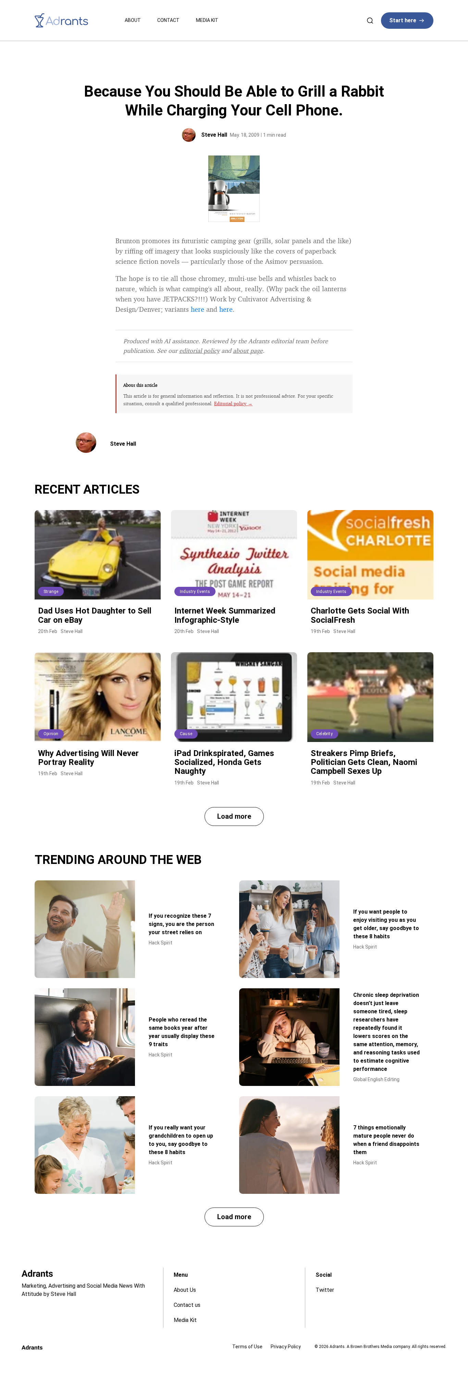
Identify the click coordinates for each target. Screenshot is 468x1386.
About (133, 20)
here (197, 309)
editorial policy (199, 350)
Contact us (187, 1305)
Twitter (325, 1290)
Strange (51, 591)
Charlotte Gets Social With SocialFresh (360, 615)
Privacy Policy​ (286, 1346)
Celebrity (324, 733)
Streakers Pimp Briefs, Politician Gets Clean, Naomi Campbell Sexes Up (364, 762)
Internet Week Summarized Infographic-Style (224, 615)
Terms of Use (247, 1346)
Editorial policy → (233, 403)
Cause (186, 733)
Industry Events (195, 591)
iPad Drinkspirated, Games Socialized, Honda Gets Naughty (224, 762)
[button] (234, 816)
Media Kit (207, 20)
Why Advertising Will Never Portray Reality (88, 757)
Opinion (51, 733)
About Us (185, 1290)
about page (248, 350)
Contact (168, 20)
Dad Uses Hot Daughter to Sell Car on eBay (94, 615)
